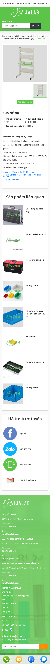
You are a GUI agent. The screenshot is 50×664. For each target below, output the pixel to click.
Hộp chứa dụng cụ (26, 38)
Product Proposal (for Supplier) (15, 595)
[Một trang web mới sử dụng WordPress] (25, 16)
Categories (6, 611)
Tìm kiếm (35, 25)
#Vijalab (15, 179)
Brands (5, 607)
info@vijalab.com (10, 534)
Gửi (43, 646)
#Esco (14, 172)
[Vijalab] (15, 506)
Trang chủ (6, 36)
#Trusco (7, 179)
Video (4, 620)
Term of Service (9, 603)
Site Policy (6, 592)
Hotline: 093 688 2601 (14, 3)
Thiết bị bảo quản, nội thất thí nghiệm (29, 36)
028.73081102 (9, 526)
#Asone (6, 172)
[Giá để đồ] (25, 63)
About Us (6, 599)
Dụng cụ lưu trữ (9, 38)
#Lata (31, 172)
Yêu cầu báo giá (25, 102)
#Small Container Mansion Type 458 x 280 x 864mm (22, 175)
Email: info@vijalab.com (37, 3)
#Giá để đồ (23, 172)
